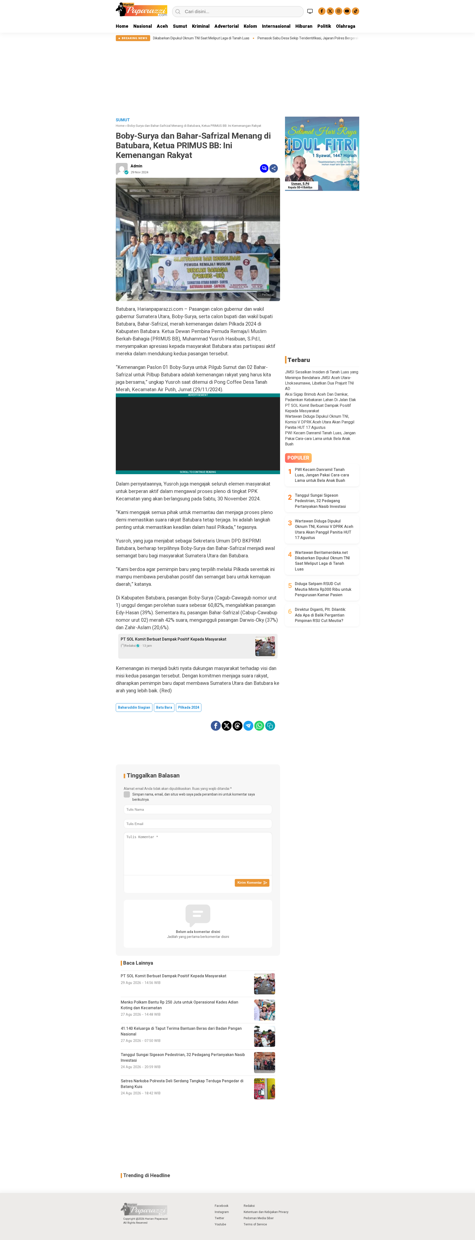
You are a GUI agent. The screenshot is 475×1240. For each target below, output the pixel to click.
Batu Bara (164, 707)
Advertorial (226, 26)
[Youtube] (347, 11)
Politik (324, 26)
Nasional (142, 26)
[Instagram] (338, 11)
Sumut (180, 26)
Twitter (219, 1218)
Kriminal (201, 26)
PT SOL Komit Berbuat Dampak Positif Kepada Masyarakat (173, 639)
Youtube (220, 1224)
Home (122, 26)
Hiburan (303, 26)
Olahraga (345, 26)
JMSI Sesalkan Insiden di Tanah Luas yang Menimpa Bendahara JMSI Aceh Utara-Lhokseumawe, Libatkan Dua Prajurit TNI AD (321, 380)
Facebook (221, 1206)
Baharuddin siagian (134, 707)
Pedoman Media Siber (259, 1218)
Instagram (222, 1212)
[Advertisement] (237, 78)
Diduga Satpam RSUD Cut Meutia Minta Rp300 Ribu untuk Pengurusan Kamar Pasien (323, 589)
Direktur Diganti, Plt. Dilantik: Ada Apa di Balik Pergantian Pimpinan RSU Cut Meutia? (320, 615)
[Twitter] (330, 11)
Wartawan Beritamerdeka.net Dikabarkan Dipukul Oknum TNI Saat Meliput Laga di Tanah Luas (322, 561)
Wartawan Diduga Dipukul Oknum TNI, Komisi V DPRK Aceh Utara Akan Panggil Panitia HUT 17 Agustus (319, 422)
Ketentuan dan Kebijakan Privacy (266, 1212)
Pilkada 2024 (188, 707)
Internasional (276, 26)
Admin (136, 166)
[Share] (273, 168)
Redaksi (249, 1206)
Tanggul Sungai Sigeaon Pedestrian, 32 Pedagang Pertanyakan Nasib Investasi (320, 501)
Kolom (250, 26)
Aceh (162, 26)
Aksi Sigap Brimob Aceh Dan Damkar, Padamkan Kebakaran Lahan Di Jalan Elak (320, 397)
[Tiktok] (355, 11)
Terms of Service (255, 1224)
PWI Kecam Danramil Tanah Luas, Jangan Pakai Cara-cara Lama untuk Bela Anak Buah (320, 438)
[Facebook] (322, 11)
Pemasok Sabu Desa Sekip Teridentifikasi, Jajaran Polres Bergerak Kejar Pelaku (245, 38)
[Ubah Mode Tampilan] (310, 11)
